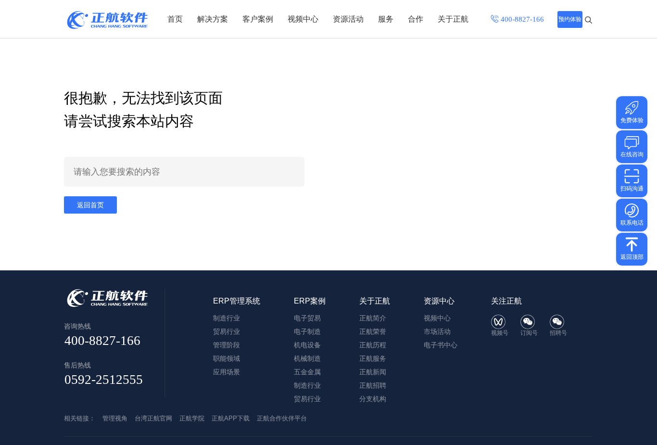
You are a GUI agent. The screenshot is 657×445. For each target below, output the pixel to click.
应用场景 (226, 372)
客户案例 (257, 19)
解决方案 (212, 19)
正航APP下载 (231, 418)
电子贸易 (307, 318)
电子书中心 (440, 345)
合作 (415, 19)
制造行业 (226, 318)
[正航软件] (107, 20)
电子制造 (307, 331)
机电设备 (307, 345)
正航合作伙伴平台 (282, 418)
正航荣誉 (372, 331)
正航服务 (372, 358)
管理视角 (114, 418)
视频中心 (303, 19)
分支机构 (372, 399)
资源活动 (348, 19)
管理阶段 (226, 345)
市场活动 (437, 331)
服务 (385, 19)
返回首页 (90, 205)
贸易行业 (226, 331)
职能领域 (226, 358)
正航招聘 (372, 385)
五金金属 (307, 372)
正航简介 (372, 318)
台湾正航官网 (153, 418)
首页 (175, 19)
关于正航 (453, 19)
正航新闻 (372, 372)
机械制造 (307, 358)
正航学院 (191, 418)
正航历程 (372, 345)
